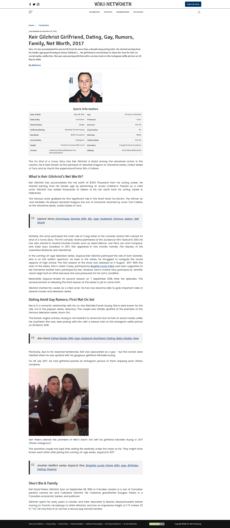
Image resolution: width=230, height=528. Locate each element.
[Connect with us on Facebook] (30, 4)
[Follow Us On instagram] (38, 4)
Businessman (122, 12)
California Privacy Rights (94, 524)
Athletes (108, 12)
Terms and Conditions (36, 524)
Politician (138, 12)
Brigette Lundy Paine (102, 266)
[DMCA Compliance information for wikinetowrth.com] (157, 524)
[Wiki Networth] (113, 4)
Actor (139, 119)
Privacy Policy (51, 524)
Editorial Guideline (77, 524)
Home (31, 25)
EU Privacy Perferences (113, 524)
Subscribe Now (193, 4)
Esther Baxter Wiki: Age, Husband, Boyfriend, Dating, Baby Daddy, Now (95, 338)
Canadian (80, 119)
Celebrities (94, 12)
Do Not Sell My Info (130, 524)
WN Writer (36, 65)
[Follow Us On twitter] (34, 4)
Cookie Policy (63, 524)
